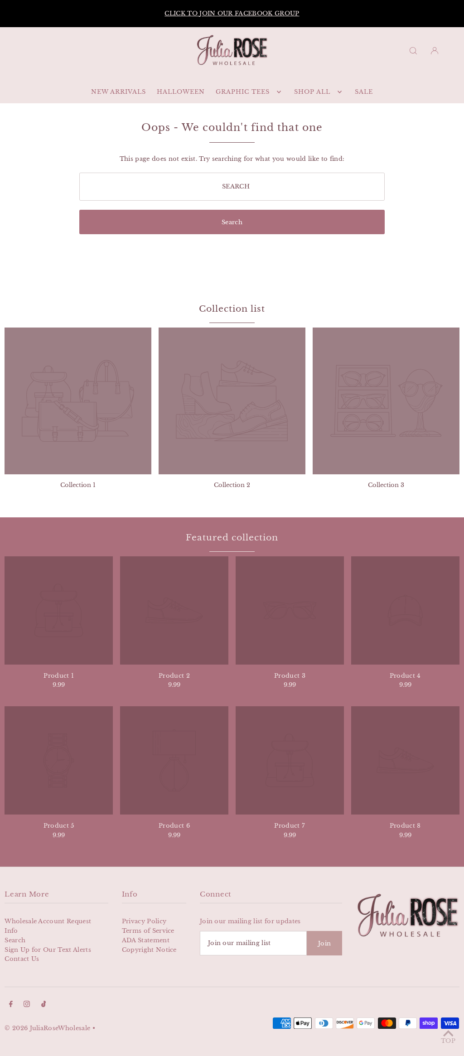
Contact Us (22, 959)
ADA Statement (145, 940)
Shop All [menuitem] (312, 92)
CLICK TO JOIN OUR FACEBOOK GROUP (231, 13)
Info (11, 931)
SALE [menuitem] (364, 92)
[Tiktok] (43, 1005)
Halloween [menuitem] (181, 92)
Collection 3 (386, 485)
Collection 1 (78, 485)
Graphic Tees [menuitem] (243, 92)
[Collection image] (78, 401)
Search (15, 940)
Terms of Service (148, 931)
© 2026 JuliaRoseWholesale (47, 1028)
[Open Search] (413, 50)
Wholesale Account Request (48, 921)
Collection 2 (232, 485)
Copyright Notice (149, 950)
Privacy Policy (144, 921)
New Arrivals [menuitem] (118, 92)
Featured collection (232, 537)
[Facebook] (11, 1005)
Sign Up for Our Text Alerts (48, 950)
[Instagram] (27, 1005)
